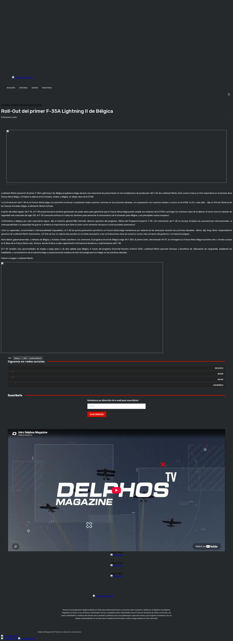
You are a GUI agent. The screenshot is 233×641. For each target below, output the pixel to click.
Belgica (17, 358)
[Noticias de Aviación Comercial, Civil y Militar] (35, 80)
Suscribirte (218, 385)
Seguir (220, 374)
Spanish (14, 636)
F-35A (24, 358)
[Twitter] (96, 631)
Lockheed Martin (35, 358)
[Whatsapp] (109, 631)
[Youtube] (103, 631)
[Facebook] (84, 631)
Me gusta (219, 368)
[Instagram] (90, 631)
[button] (116, 94)
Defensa (5, 105)
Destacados (35, 105)
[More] (94, 123)
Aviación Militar (19, 105)
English (14, 638)
